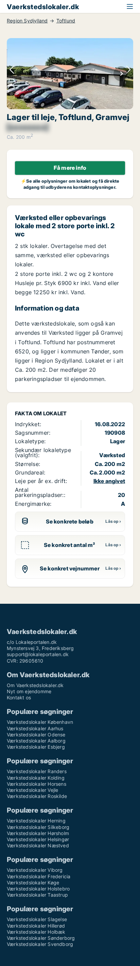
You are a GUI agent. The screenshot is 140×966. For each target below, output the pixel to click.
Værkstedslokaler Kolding (36, 778)
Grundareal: (30, 472)
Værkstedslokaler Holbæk (36, 932)
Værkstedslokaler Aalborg (36, 741)
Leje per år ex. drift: (41, 481)
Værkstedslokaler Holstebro (38, 889)
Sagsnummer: (32, 432)
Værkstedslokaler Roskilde (37, 796)
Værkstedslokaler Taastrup (37, 895)
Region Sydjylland (27, 20)
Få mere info (70, 167)
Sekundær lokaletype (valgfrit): (43, 453)
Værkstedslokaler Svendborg (40, 944)
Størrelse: (27, 464)
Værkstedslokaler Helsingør (38, 839)
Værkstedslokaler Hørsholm (38, 833)
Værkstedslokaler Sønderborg (41, 938)
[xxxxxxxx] (27, 127)
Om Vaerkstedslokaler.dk (35, 685)
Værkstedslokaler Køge (33, 882)
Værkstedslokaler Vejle (32, 790)
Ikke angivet (109, 481)
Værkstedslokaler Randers (37, 771)
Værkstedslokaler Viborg (35, 870)
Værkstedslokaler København (40, 722)
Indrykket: (28, 424)
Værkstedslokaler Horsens (36, 784)
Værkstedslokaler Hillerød (36, 926)
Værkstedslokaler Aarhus (35, 728)
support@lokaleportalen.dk (38, 654)
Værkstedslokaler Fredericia (38, 876)
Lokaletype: (30, 441)
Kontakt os (19, 697)
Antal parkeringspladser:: (40, 492)
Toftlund (65, 20)
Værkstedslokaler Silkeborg (38, 827)
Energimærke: (33, 503)
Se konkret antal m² (69, 545)
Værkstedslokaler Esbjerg (36, 747)
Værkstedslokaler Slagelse (37, 919)
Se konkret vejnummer (70, 568)
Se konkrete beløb (69, 521)
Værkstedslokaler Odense (36, 734)
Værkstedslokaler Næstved (38, 845)
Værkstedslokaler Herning (36, 820)
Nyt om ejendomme (29, 691)
